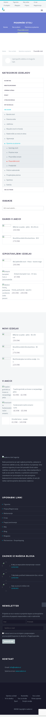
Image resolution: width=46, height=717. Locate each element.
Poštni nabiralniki (13, 170)
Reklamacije (8, 513)
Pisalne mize (13, 152)
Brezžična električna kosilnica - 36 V (26, 238)
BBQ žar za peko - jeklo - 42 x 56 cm (25, 227)
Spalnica (9, 180)
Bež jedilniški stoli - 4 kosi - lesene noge (27, 262)
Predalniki (12, 165)
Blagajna (17, 5)
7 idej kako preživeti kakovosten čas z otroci (27, 575)
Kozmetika (7, 80)
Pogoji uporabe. (33, 636)
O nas (35, 2)
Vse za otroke (8, 189)
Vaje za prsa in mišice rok (20, 586)
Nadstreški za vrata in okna (16, 134)
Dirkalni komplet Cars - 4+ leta (25, 274)
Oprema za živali (27, 16)
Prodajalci (7, 5)
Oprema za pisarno (25, 51)
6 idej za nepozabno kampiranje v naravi (25, 564)
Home (4, 51)
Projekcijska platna (13, 175)
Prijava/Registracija (11, 509)
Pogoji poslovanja (10, 522)
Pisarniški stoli (14, 161)
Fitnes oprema (36, 698)
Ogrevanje (10, 138)
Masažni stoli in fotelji (14, 129)
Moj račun (26, 2)
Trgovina (15, 2)
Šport (6, 95)
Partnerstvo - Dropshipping (14, 540)
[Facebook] (21, 688)
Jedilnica (9, 124)
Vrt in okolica (8, 105)
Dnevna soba (11, 119)
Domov (6, 2)
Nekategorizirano (10, 85)
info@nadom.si (15, 667)
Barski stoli (10, 114)
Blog (5, 531)
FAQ (5, 527)
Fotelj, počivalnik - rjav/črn (21, 290)
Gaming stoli (13, 148)
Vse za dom (12, 51)
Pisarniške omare (15, 157)
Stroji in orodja (9, 100)
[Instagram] (24, 688)
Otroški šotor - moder (20, 419)
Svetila (8, 185)
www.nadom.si (21, 671)
